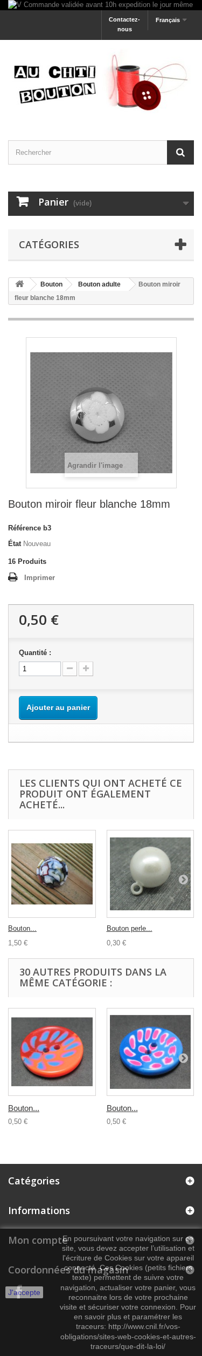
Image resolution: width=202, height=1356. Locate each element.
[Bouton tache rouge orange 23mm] (52, 1052)
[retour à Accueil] (19, 284)
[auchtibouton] (101, 80)
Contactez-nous (124, 24)
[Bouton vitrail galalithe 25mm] (52, 874)
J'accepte (24, 1292)
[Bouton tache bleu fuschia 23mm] (150, 1052)
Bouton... (22, 928)
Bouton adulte (99, 284)
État (14, 544)
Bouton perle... (129, 928)
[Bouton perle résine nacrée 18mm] (150, 874)
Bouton (51, 284)
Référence (24, 528)
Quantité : (35, 653)
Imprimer (39, 578)
